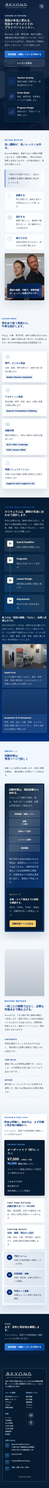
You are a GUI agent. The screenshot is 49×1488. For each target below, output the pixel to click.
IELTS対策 (9, 1423)
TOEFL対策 (9, 1426)
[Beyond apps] (31, 1422)
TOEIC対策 (9, 1428)
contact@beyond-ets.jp (20, 1461)
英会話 (7, 1434)
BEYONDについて (11, 1396)
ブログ (7, 1405)
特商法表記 (9, 1407)
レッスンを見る (24, 63)
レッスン (8, 1418)
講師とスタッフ (10, 1399)
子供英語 (8, 1420)
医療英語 (29, 1402)
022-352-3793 (16, 1454)
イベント (29, 1407)
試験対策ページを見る (22, 923)
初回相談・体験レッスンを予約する (24, 54)
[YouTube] (31, 1415)
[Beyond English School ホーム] (16, 5)
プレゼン (29, 1405)
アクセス (8, 1402)
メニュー (41, 6)
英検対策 (8, 1431)
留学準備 (29, 1396)
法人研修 (29, 1399)
